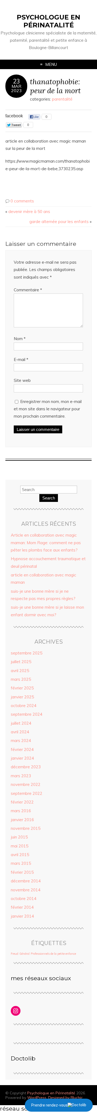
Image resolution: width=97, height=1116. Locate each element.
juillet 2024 (21, 723)
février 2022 (22, 802)
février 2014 (22, 907)
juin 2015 (19, 837)
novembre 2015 (25, 828)
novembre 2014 (25, 889)
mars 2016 (21, 810)
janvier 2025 (22, 696)
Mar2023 (16, 88)
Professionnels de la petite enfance (53, 954)
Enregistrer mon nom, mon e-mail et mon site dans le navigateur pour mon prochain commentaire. (48, 409)
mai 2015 (19, 846)
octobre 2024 (23, 705)
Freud (14, 954)
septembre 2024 (26, 714)
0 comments (22, 201)
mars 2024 (21, 740)
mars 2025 (21, 679)
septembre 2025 (26, 653)
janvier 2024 (22, 758)
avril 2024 (20, 731)
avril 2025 (20, 670)
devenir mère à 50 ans (29, 211)
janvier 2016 (22, 819)
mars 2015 (21, 863)
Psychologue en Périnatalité (48, 21)
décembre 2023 (26, 766)
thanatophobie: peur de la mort (55, 86)
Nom (20, 338)
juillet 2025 (21, 661)
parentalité (62, 99)
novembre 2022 (25, 784)
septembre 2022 (26, 793)
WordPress (36, 1097)
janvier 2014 (22, 916)
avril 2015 (20, 854)
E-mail (21, 359)
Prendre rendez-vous (49, 1105)
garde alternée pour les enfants (59, 221)
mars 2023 (21, 775)
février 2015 (22, 872)
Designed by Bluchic (65, 1097)
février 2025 (22, 688)
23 (16, 81)
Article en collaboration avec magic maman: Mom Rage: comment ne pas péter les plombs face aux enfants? (46, 543)
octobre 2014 (23, 898)
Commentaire (28, 289)
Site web (22, 380)
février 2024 (22, 749)
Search (48, 498)
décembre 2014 (26, 880)
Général (24, 954)
